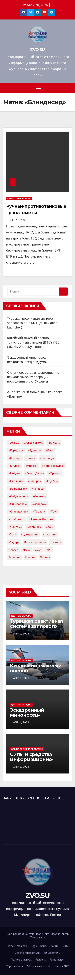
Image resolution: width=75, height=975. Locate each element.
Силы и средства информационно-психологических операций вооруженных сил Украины (33, 377)
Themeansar (37, 937)
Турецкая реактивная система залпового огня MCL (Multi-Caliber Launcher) (33, 323)
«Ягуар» (14, 542)
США (38, 549)
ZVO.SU (37, 49)
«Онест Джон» (34, 473)
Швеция (30, 557)
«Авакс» (14, 442)
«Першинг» (16, 481)
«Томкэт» (39, 511)
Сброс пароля (14, 966)
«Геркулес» (16, 450)
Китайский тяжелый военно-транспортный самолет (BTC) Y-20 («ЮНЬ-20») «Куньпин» (33, 342)
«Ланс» (30, 458)
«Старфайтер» (18, 511)
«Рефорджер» (18, 488)
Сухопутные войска (19, 198)
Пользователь (51, 952)
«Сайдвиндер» (18, 496)
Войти (43, 945)
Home (10, 945)
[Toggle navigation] (38, 88)
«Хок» (50, 526)
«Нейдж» (14, 473)
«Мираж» (31, 465)
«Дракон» (34, 450)
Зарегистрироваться (27, 952)
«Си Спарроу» (18, 503)
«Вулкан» (54, 442)
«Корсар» (15, 458)
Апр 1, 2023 (21, 633)
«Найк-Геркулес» (53, 465)
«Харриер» (34, 526)
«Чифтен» (49, 534)
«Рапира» (34, 481)
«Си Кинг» (39, 496)
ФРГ (48, 549)
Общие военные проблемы (27, 749)
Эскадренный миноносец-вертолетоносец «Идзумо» (30, 717)
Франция (14, 557)
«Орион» (54, 473)
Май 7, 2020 (17, 220)
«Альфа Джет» (33, 442)
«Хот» (12, 534)
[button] (69, 88)
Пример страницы (21, 959)
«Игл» (49, 450)
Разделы (40, 959)
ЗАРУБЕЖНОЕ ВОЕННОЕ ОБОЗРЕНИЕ (33, 798)
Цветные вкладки (21, 616)
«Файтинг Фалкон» (41, 519)
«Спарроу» (39, 503)
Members (22, 945)
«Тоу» (53, 511)
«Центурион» (29, 534)
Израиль (55, 542)
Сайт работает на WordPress (24, 933)
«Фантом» (15, 526)
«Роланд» (38, 488)
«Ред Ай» (52, 481)
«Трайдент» (16, 519)
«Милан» (15, 465)
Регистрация (56, 959)
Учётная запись (35, 966)
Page (34, 945)
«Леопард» (47, 458)
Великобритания (35, 542)
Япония (45, 557)
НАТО (26, 549)
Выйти (64, 945)
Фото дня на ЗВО (58, 966)
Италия (13, 549)
